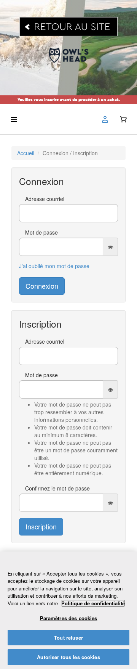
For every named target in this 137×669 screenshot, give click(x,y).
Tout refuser (68, 637)
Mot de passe (41, 232)
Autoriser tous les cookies (68, 657)
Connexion (41, 286)
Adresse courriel (44, 199)
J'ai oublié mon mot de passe (54, 266)
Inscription (41, 526)
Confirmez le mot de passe (57, 488)
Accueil (25, 153)
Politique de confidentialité (93, 603)
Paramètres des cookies (68, 618)
